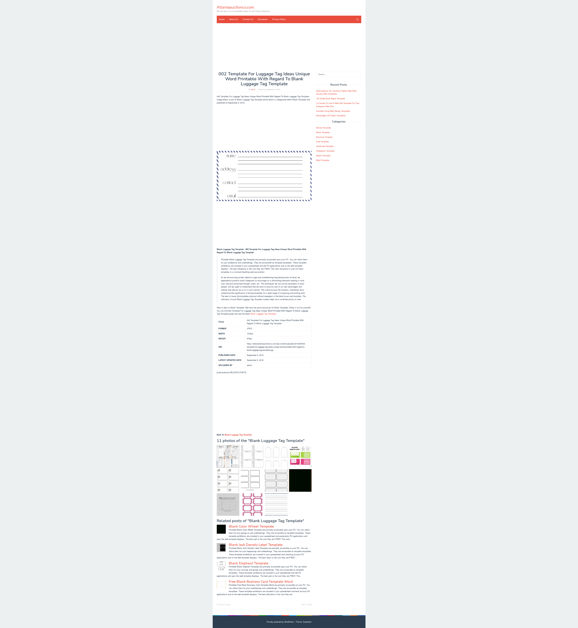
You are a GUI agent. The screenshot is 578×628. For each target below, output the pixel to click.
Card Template (322, 141)
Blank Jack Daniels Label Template (256, 545)
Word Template (322, 160)
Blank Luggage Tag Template (263, 313)
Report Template (323, 155)
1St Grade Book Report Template (330, 98)
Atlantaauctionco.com (235, 7)
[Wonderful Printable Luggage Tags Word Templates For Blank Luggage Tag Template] (228, 504)
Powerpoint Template (325, 150)
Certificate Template (325, 146)
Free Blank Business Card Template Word (261, 581)
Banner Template (323, 127)
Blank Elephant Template (248, 563)
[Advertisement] (289, 47)
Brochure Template (324, 137)
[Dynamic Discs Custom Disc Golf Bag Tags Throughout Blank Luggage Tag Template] (300, 480)
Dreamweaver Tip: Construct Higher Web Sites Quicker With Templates (336, 92)
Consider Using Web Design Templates (333, 111)
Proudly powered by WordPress (280, 621)
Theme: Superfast (303, 621)
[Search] (357, 19)
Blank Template (323, 132)
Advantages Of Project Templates (331, 115)
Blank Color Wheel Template (251, 526)
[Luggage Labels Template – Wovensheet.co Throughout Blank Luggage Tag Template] (252, 480)
